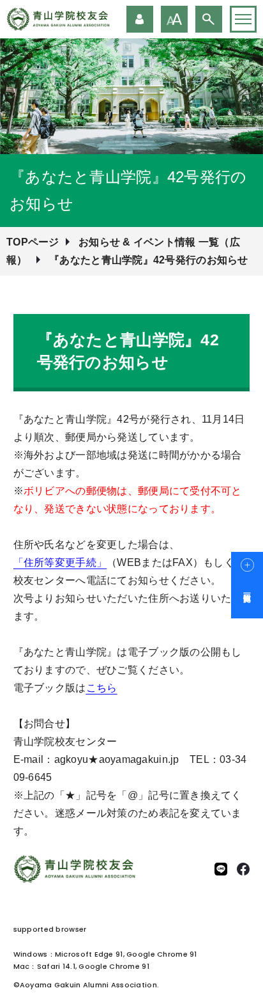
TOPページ (32, 242)
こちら (101, 687)
